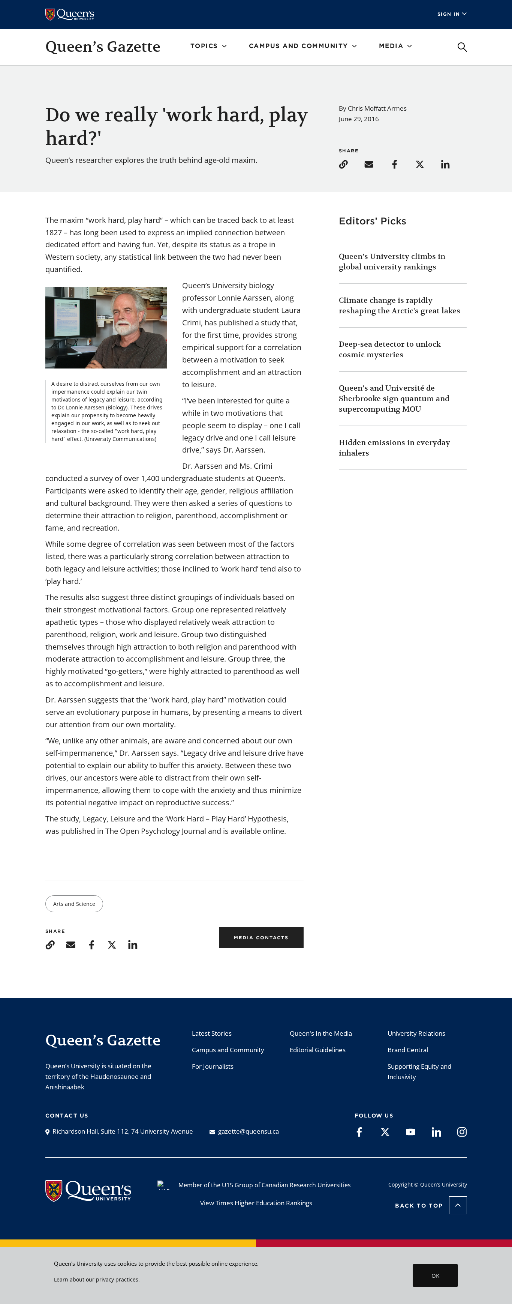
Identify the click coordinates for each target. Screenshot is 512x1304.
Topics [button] (204, 46)
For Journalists (213, 1066)
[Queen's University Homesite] (88, 1198)
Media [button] (391, 46)
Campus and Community (228, 1049)
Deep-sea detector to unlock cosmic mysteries (390, 349)
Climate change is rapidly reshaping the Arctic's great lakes (400, 306)
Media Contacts (261, 937)
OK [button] (435, 1275)
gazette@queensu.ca (248, 1131)
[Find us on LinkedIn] (436, 1131)
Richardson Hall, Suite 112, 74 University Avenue (122, 1131)
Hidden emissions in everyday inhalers (394, 448)
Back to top (419, 1206)
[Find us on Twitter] (385, 1131)
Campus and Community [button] (298, 46)
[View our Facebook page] (359, 1131)
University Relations (416, 1033)
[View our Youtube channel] (410, 1131)
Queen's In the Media (321, 1033)
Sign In (448, 14)
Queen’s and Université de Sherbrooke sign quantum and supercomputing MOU (394, 399)
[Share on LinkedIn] (453, 163)
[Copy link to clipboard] (351, 163)
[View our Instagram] (462, 1131)
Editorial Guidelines (318, 1049)
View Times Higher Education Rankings (256, 1203)
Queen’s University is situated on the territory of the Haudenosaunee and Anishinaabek (98, 1076)
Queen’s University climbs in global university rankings (392, 262)
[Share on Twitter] (427, 163)
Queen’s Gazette (102, 46)
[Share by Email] (376, 163)
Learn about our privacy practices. (97, 1279)
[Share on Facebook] (402, 163)
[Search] (462, 47)
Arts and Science (74, 903)
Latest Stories (212, 1033)
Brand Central (408, 1049)
